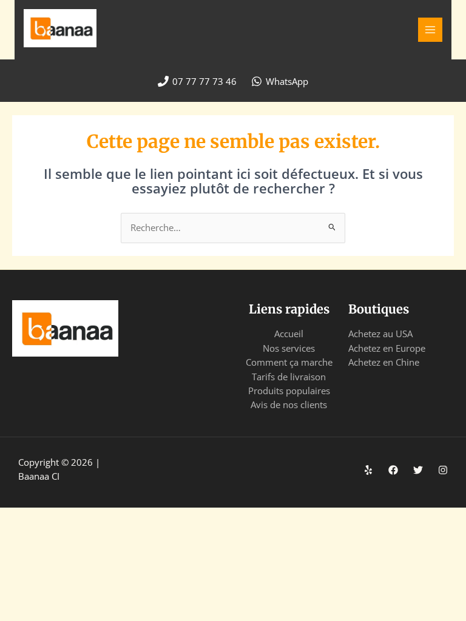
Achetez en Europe (386, 348)
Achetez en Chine (383, 362)
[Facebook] (393, 470)
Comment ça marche (289, 362)
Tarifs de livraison (289, 377)
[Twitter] (418, 470)
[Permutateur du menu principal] (430, 30)
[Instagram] (443, 470)
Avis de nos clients (289, 404)
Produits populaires (289, 390)
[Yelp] (368, 470)
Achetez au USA (380, 333)
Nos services (289, 348)
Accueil (288, 333)
